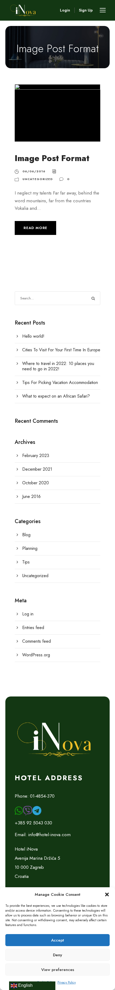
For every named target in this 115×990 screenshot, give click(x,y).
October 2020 (35, 483)
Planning (29, 548)
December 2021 (37, 469)
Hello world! (33, 336)
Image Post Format (52, 158)
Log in (27, 614)
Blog (26, 535)
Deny (57, 955)
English (25, 985)
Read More (35, 227)
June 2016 (31, 496)
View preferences (57, 970)
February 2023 (35, 455)
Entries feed (33, 628)
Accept (57, 940)
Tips (26, 562)
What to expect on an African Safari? (56, 396)
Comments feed (36, 641)
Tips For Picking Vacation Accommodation (60, 382)
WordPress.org (36, 655)
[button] (107, 894)
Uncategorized (37, 179)
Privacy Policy (66, 982)
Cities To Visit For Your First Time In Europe (61, 350)
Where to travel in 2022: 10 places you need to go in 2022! (58, 366)
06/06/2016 (33, 171)
